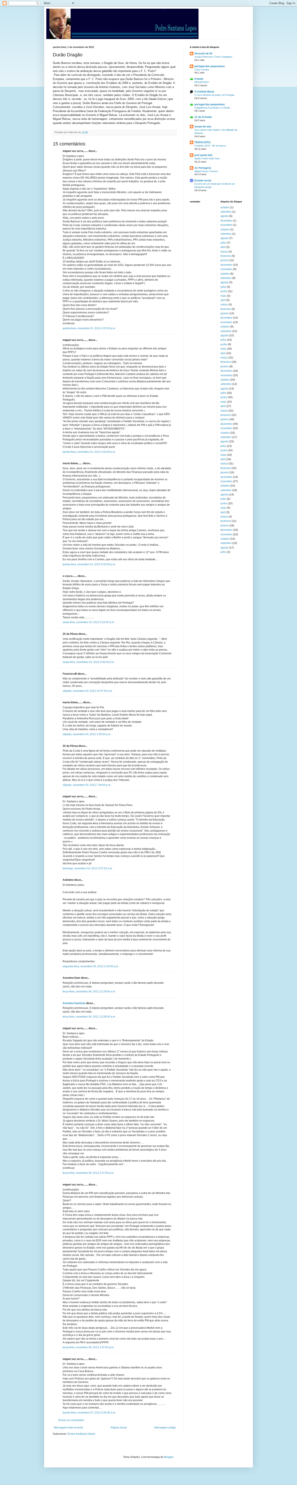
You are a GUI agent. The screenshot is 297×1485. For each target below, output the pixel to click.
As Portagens (202, 167)
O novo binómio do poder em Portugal (214, 95)
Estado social (202, 180)
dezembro (226, 220)
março (224, 251)
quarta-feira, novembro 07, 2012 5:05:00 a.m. (89, 1412)
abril (223, 247)
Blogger (168, 1457)
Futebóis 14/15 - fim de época (210, 145)
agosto (224, 216)
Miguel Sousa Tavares (206, 171)
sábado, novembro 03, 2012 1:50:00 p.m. (87, 734)
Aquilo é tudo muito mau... (207, 158)
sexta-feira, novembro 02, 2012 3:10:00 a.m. (89, 622)
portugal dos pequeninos (209, 66)
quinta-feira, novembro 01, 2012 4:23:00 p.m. (89, 328)
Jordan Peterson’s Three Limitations (213, 56)
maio (223, 295)
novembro (226, 224)
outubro (225, 207)
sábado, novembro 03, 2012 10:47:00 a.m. (88, 690)
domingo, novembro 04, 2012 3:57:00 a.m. (88, 868)
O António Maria (204, 91)
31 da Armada (203, 117)
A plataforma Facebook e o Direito (212, 107)
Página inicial (119, 1427)
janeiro (224, 260)
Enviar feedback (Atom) (81, 1433)
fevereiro (225, 255)
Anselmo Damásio (74, 1003)
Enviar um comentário (71, 1420)
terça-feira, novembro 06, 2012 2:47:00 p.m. (88, 1172)
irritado (198, 78)
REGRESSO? (201, 82)
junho (223, 291)
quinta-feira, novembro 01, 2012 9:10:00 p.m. (89, 564)
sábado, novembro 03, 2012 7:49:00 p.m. (87, 784)
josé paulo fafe (203, 155)
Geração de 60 (203, 53)
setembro (226, 211)
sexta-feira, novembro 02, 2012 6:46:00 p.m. (89, 662)
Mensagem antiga (165, 1427)
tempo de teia (202, 126)
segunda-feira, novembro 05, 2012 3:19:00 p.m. (91, 966)
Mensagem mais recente (68, 1427)
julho (223, 242)
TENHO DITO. (202, 142)
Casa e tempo (201, 69)
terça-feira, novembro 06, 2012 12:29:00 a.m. (89, 991)
